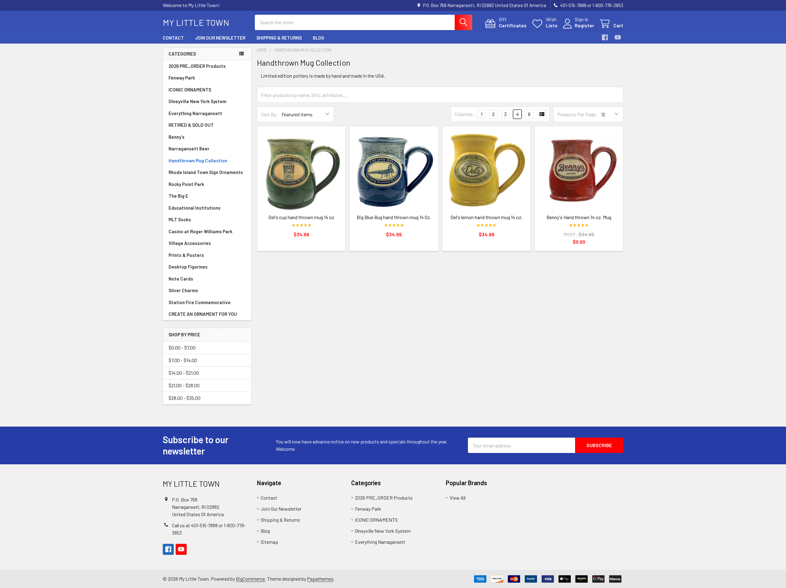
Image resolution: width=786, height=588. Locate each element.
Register (584, 25)
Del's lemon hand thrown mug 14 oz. (486, 217)
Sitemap (269, 542)
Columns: (464, 114)
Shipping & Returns (279, 38)
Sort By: (269, 114)
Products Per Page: (577, 114)
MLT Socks (180, 219)
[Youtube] (617, 37)
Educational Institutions (194, 208)
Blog (318, 38)
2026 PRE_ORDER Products (197, 66)
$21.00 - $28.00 (184, 385)
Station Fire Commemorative (200, 302)
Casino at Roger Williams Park (200, 231)
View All (457, 498)
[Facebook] (604, 37)
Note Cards (181, 278)
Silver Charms (183, 290)
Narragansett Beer (189, 148)
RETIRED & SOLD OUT (191, 125)
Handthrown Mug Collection (198, 160)
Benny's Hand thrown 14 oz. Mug (579, 217)
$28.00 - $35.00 (184, 398)
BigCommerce (250, 579)
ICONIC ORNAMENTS (190, 89)
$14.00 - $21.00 (184, 373)
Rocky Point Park (186, 184)
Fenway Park (182, 77)
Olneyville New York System (197, 101)
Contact (173, 38)
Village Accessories (190, 243)
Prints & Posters (186, 255)
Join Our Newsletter (220, 38)
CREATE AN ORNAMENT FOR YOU (203, 314)
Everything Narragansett (195, 113)
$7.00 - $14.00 (183, 360)
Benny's (177, 137)
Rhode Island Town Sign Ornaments (206, 172)
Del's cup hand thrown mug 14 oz (301, 217)
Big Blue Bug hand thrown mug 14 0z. (394, 217)
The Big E (178, 196)
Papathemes (320, 579)
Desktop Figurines (188, 266)
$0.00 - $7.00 (182, 347)
